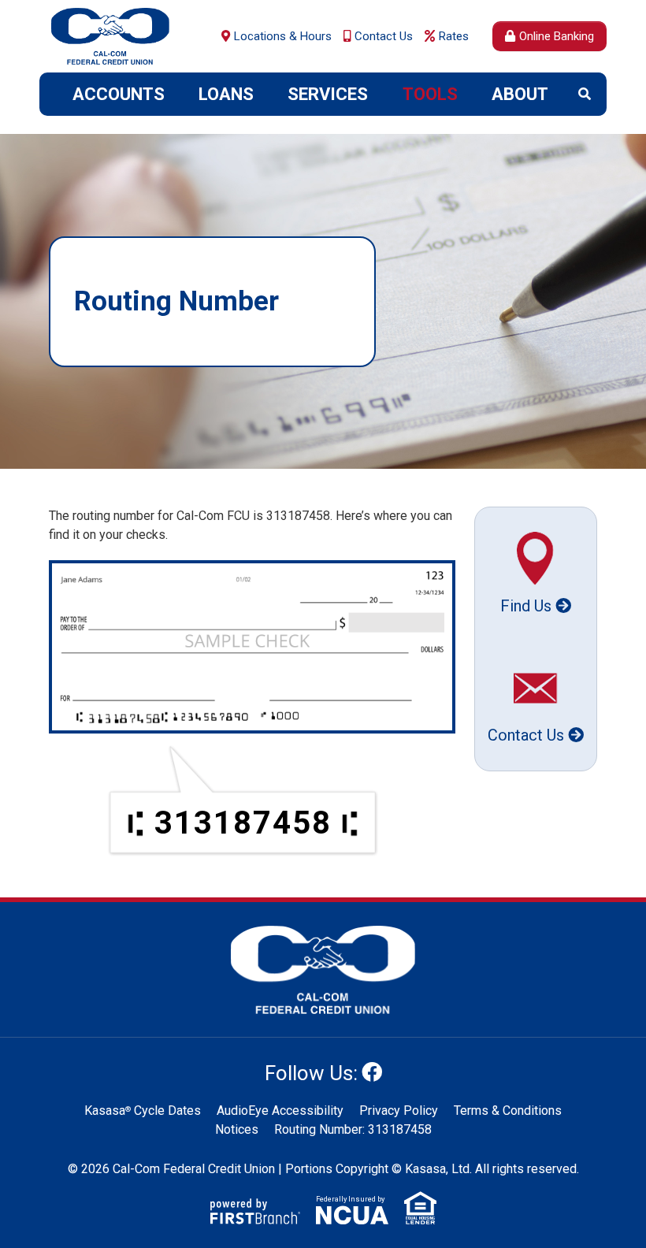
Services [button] (328, 94)
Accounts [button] (118, 94)
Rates (454, 36)
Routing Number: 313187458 (353, 1129)
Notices (236, 1129)
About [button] (520, 94)
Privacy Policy (398, 1110)
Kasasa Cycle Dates (142, 1110)
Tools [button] (430, 94)
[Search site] (584, 93)
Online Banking (556, 36)
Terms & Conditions (508, 1110)
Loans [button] (226, 94)
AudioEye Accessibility (280, 1110)
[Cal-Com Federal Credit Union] (110, 35)
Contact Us (384, 36)
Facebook (372, 1071)
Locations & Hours (283, 36)
